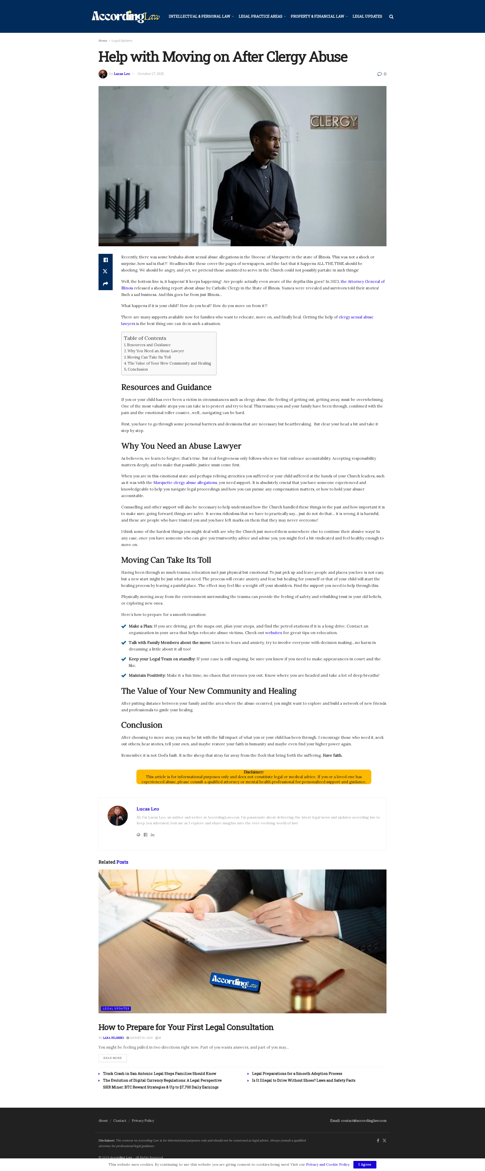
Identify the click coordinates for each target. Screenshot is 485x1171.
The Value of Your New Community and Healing (169, 363)
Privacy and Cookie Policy (327, 1164)
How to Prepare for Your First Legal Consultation (186, 1026)
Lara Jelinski (113, 1038)
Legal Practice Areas (260, 16)
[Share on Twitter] (106, 272)
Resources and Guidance (149, 344)
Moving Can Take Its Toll (149, 357)
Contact (119, 1121)
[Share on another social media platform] (106, 284)
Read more (115, 1058)
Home (103, 40)
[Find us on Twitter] (384, 1141)
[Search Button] (391, 16)
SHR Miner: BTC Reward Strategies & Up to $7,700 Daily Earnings (161, 1087)
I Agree (364, 1164)
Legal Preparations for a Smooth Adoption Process (297, 1073)
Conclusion (138, 369)
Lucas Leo (122, 74)
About (103, 1121)
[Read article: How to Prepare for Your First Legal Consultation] (242, 941)
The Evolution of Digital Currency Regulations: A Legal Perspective (162, 1080)
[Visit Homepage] (125, 16)
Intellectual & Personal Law (199, 16)
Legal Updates (367, 16)
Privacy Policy (143, 1121)
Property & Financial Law (317, 16)
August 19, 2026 (141, 1038)
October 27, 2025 (151, 74)
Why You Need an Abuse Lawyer (156, 350)
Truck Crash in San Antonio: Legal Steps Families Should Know (159, 1073)
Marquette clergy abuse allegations (185, 482)
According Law (121, 1157)
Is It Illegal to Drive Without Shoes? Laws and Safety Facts (303, 1080)
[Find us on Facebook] (378, 1141)
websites (273, 632)
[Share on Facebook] (106, 260)
